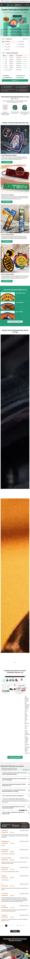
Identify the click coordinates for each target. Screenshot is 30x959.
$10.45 (18, 55)
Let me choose (16, 947)
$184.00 (11, 59)
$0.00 (11, 69)
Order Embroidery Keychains (15, 321)
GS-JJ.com (2, 1)
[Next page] (27, 926)
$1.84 (18, 59)
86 (20, 925)
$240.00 (11, 61)
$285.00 (11, 63)
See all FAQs (25, 769)
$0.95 (18, 63)
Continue (14, 80)
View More (15, 931)
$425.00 (11, 65)
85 (17, 925)
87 (23, 925)
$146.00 (11, 55)
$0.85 (18, 65)
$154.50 (11, 57)
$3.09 (18, 57)
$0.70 (18, 67)
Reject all (15, 954)
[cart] (28, 5)
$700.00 (11, 67)
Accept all (15, 951)
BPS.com (7, 1)
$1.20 (18, 61)
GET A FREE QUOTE (7, 162)
